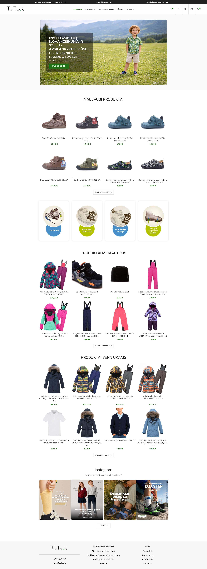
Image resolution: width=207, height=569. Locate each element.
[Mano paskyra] (185, 9)
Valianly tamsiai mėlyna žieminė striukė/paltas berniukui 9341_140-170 (54, 398)
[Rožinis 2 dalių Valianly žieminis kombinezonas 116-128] (54, 316)
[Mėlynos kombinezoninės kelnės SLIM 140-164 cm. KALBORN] (87, 316)
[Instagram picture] (55, 500)
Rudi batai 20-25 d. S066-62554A (54, 180)
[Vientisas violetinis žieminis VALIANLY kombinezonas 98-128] (153, 316)
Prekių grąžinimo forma (103, 559)
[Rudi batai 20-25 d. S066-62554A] (54, 162)
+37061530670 (59, 559)
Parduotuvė (147, 559)
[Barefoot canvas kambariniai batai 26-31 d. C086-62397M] (120, 162)
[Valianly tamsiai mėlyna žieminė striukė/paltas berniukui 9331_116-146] (87, 423)
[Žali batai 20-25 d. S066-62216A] (87, 162)
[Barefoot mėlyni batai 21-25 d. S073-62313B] (120, 120)
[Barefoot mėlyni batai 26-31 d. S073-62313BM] (153, 120)
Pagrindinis (148, 551)
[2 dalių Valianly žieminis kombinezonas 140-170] (153, 378)
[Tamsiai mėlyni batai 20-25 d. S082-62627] (87, 120)
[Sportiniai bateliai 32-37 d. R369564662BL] (87, 274)
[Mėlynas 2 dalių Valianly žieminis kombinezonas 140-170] (87, 378)
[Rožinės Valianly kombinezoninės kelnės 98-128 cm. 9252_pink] (153, 274)
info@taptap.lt (59, 563)
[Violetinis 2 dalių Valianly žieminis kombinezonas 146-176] (54, 274)
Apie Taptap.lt (148, 555)
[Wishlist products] (192, 9)
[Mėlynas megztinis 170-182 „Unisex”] (120, 423)
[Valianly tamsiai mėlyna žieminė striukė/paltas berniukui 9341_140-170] (54, 378)
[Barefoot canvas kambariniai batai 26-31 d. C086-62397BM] (153, 162)
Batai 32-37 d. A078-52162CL (54, 138)
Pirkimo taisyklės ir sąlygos (103, 551)
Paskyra (103, 563)
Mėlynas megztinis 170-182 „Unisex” (120, 440)
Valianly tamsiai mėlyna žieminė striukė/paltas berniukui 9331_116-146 (87, 442)
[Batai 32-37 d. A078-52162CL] (54, 120)
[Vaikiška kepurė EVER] (120, 274)
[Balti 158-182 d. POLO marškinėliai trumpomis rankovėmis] (54, 423)
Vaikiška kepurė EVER (120, 292)
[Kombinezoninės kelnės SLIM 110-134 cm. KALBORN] (120, 316)
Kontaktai (147, 563)
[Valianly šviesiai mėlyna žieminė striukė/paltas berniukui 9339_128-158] (153, 423)
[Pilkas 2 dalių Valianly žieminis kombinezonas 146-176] (120, 378)
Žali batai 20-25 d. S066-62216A (87, 180)
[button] (43, 52)
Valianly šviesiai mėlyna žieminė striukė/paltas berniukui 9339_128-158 (153, 442)
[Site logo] (15, 9)
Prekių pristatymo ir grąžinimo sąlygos (103, 555)
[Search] (178, 9)
